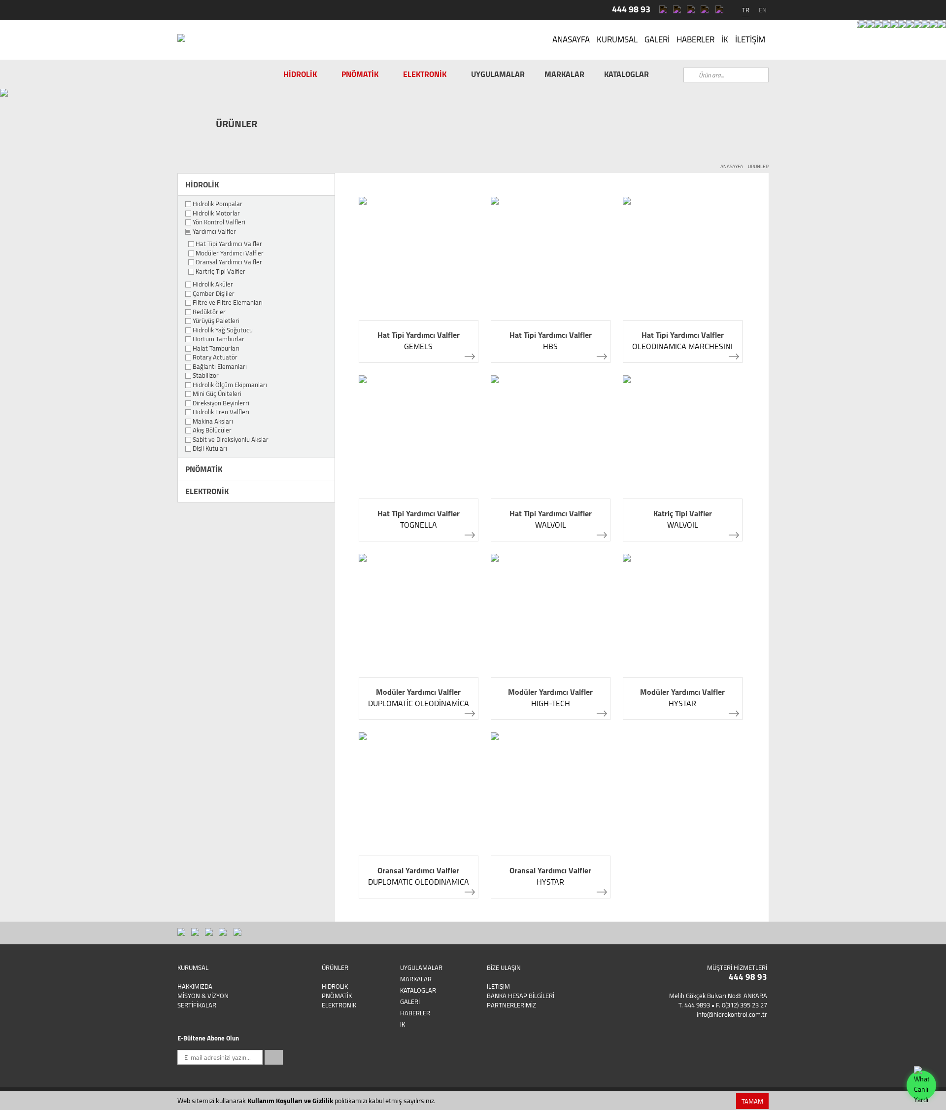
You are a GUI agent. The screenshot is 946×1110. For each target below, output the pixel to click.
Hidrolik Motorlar (216, 213)
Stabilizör (206, 376)
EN (763, 10)
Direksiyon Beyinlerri (221, 403)
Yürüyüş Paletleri (216, 321)
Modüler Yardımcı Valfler (230, 253)
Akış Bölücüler (212, 430)
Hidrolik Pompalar (217, 204)
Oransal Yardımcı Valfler (229, 262)
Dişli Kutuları (210, 449)
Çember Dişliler (214, 294)
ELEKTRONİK (424, 74)
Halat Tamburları (216, 349)
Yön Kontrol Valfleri (219, 222)
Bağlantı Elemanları (220, 367)
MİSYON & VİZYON (203, 996)
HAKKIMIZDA (194, 986)
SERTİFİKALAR (196, 1005)
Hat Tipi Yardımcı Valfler (229, 244)
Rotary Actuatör (215, 357)
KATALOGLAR (626, 74)
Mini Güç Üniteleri (217, 394)
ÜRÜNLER (758, 166)
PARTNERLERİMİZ (511, 1005)
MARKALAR (564, 74)
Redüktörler (209, 312)
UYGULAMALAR (498, 74)
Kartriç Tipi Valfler (220, 272)
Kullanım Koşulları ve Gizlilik (290, 1100)
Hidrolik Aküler (213, 284)
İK (724, 39)
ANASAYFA (571, 39)
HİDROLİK (300, 74)
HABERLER (695, 39)
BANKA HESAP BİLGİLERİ (520, 996)
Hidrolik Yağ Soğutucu (223, 330)
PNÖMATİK (359, 74)
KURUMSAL (617, 39)
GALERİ (657, 39)
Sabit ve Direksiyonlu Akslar (231, 440)
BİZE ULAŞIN (504, 967)
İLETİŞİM (750, 39)
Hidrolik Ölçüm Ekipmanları (230, 385)
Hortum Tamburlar (218, 339)
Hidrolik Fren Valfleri (221, 412)
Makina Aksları (213, 422)
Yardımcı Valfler (214, 232)
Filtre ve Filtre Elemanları (228, 303)
